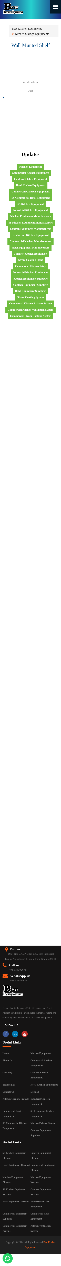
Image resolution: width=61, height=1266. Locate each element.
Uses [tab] (30, 90)
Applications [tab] (30, 82)
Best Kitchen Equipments (27, 28)
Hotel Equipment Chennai (16, 1165)
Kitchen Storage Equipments (32, 33)
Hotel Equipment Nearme (16, 1201)
